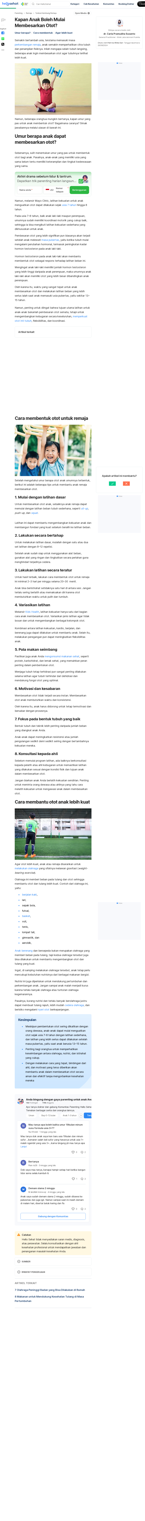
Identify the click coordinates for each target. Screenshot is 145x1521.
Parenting (19, 13)
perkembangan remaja (28, 44)
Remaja (29, 13)
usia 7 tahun (69, 204)
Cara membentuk (43, 32)
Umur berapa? (23, 32)
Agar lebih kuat (63, 32)
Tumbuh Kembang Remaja (45, 13)
